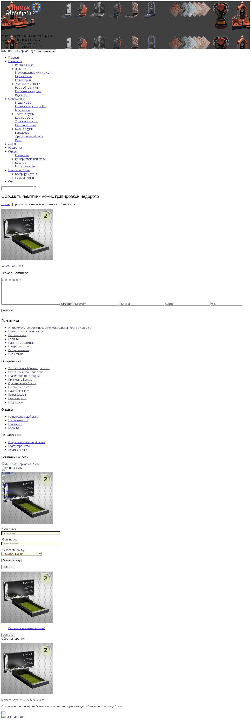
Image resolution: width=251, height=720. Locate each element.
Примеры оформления (22, 379)
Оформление (16, 99)
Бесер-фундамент (26, 174)
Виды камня (22, 95)
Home (5, 204)
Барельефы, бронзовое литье (27, 372)
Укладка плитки (24, 178)
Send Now (66, 304)
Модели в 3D (23, 102)
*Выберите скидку (12, 550)
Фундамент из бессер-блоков (26, 442)
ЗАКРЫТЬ (8, 567)
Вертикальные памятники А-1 (26, 628)
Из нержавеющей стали (30, 159)
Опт (10, 181)
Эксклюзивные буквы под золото (29, 368)
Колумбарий (23, 80)
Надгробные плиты (27, 87)
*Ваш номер (9, 539)
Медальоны (22, 110)
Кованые (20, 163)
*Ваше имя (8, 529)
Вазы (18, 140)
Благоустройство (19, 170)
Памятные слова (25, 125)
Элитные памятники (27, 84)
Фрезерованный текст (29, 136)
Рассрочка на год (19, 350)
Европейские (23, 76)
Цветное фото (24, 117)
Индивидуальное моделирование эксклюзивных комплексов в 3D (49, 328)
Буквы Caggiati (24, 129)
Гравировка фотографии (30, 106)
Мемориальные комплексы (32, 72)
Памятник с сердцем (28, 91)
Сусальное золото (26, 121)
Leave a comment (12, 265)
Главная (13, 57)
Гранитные (22, 155)
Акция (12, 144)
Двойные (20, 69)
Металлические (25, 166)
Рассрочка (15, 147)
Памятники (15, 61)
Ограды (13, 151)
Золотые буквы (24, 114)
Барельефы (22, 132)
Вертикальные (24, 65)
